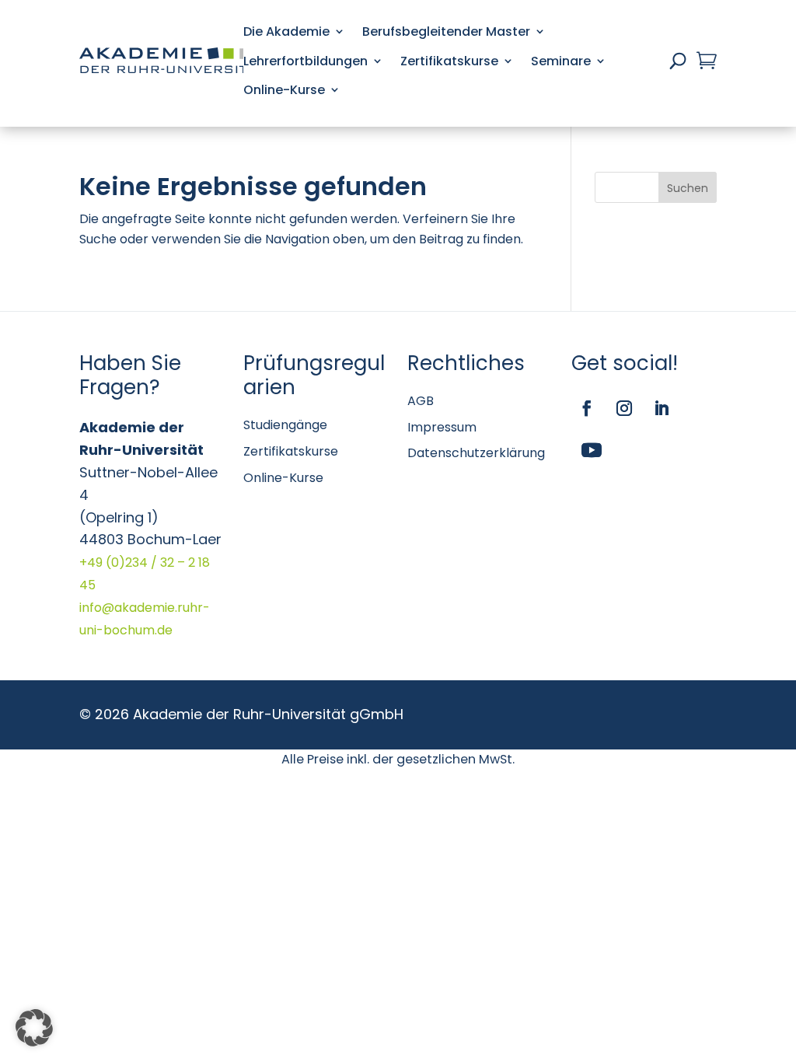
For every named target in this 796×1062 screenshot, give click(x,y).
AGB (420, 401)
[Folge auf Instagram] (624, 408)
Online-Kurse (284, 90)
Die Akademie (286, 31)
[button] (34, 1028)
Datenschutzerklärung (476, 453)
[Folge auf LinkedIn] (661, 408)
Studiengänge (285, 425)
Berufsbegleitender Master (446, 31)
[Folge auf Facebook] (586, 408)
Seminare (561, 61)
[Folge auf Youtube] (591, 450)
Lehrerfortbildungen (305, 61)
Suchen (687, 188)
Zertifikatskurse (449, 61)
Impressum (442, 427)
